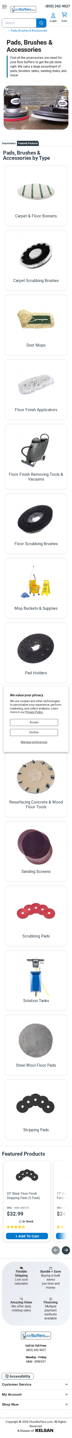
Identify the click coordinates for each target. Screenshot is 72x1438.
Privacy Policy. (34, 712)
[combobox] (24, 23)
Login (53, 20)
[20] (27, 1175)
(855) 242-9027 (57, 6)
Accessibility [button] (19, 1376)
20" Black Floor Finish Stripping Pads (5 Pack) (23, 1196)
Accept (34, 722)
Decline (34, 732)
